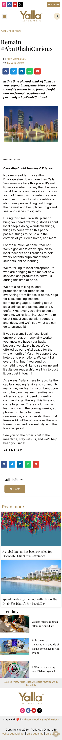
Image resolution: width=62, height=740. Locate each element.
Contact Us (31, 685)
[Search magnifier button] (57, 16)
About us (8, 681)
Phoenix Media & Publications (41, 719)
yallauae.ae (53, 733)
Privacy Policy (18, 681)
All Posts (14, 489)
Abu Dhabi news (11, 30)
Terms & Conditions (34, 681)
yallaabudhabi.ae (12, 733)
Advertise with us (50, 681)
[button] (4, 16)
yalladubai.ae (35, 733)
